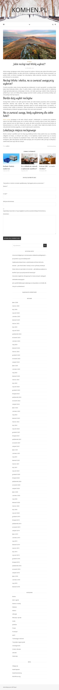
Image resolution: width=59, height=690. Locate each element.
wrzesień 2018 (16, 569)
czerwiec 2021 (16, 453)
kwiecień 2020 (16, 502)
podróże (14, 624)
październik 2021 (16, 439)
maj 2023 (14, 372)
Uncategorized (16, 645)
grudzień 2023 (16, 355)
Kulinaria (14, 607)
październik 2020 (16, 481)
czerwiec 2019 (16, 537)
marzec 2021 (15, 464)
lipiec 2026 (15, 302)
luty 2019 (14, 551)
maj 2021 (14, 457)
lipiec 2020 (15, 492)
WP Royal (14, 687)
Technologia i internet (18, 638)
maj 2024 (14, 344)
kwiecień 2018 (16, 586)
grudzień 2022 (16, 390)
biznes (29, 61)
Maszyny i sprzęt (16, 617)
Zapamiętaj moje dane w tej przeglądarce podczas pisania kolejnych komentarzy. (24, 211)
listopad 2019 (16, 520)
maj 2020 (14, 499)
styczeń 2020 (16, 513)
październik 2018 (16, 565)
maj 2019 (14, 541)
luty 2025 (14, 327)
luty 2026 (14, 309)
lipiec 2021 (15, 450)
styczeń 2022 (16, 429)
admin (7, 146)
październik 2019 (16, 523)
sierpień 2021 (16, 446)
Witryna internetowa (8, 201)
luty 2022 (14, 425)
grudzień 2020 (16, 474)
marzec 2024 (15, 351)
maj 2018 (14, 583)
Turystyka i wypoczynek (18, 642)
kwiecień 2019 (16, 544)
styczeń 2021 (16, 471)
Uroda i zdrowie (16, 649)
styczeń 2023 (16, 386)
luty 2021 (14, 467)
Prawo (14, 628)
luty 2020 (14, 509)
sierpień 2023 (16, 362)
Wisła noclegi (6, 119)
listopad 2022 (16, 393)
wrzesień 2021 (16, 443)
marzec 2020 (15, 506)
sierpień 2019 (16, 530)
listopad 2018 (16, 562)
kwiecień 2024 (16, 348)
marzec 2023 (15, 379)
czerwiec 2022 (16, 411)
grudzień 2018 (16, 558)
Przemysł (14, 631)
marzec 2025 (15, 323)
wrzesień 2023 (16, 358)
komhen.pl (29, 10)
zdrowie (14, 652)
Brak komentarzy (51, 146)
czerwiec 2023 (16, 369)
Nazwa (5, 186)
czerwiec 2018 (16, 579)
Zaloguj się (15, 666)
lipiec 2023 (15, 365)
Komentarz (6, 214)
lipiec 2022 (15, 407)
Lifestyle (14, 614)
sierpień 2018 (16, 572)
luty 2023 (14, 383)
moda (13, 621)
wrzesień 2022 (16, 400)
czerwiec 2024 (16, 341)
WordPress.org (16, 676)
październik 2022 (16, 397)
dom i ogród (15, 600)
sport (13, 635)
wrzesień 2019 (16, 527)
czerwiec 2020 (16, 495)
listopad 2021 (16, 436)
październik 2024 (16, 334)
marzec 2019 (15, 548)
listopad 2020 (16, 478)
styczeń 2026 (16, 313)
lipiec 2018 (15, 576)
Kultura (14, 610)
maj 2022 (14, 414)
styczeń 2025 (16, 330)
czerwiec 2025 (16, 316)
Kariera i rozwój (16, 603)
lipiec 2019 (15, 534)
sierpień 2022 (16, 404)
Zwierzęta (15, 656)
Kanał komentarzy (17, 673)
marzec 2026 (15, 306)
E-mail (5, 193)
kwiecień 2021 (16, 460)
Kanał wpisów (16, 669)
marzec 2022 (15, 421)
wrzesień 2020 (16, 485)
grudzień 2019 (16, 516)
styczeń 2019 (16, 555)
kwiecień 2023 (16, 376)
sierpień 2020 (16, 488)
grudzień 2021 (16, 432)
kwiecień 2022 (16, 418)
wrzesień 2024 (16, 337)
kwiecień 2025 (16, 320)
